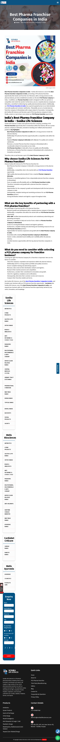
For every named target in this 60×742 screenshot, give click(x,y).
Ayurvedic (8, 574)
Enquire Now (57, 368)
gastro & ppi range (8, 713)
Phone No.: (6, 614)
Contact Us (34, 691)
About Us (33, 678)
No (11, 631)
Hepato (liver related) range (9, 363)
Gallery (33, 686)
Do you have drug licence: (7, 626)
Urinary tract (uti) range (9, 378)
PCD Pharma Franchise (37, 680)
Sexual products (8, 418)
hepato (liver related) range (11, 731)
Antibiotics (8, 308)
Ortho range (9, 325)
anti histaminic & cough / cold (11, 721)
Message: (6, 640)
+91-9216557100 (35, 710)
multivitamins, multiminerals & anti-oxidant (13, 728)
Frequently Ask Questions (38, 694)
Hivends (44, 739)
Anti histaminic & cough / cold (9, 338)
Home (17, 22)
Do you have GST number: (9, 634)
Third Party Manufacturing (38, 683)
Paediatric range (8, 345)
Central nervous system (7, 371)
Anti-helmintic (9, 503)
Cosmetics (8, 578)
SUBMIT (9, 656)
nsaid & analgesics (8, 718)
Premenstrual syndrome (9, 387)
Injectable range (8, 393)
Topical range (9, 402)
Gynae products (8, 314)
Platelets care (8, 584)
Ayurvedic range (8, 525)
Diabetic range (7, 553)
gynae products (7, 710)
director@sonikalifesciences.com (41, 717)
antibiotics (6, 707)
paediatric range (8, 724)
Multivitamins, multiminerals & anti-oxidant (9, 353)
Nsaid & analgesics (8, 330)
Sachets (7, 423)
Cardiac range (7, 547)
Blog (32, 689)
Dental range (9, 408)
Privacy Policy (35, 697)
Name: (5, 602)
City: (5, 619)
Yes (7, 631)
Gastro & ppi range (9, 320)
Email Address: (8, 608)
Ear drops (8, 413)
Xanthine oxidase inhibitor (7, 512)
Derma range (9, 398)
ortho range (6, 716)
